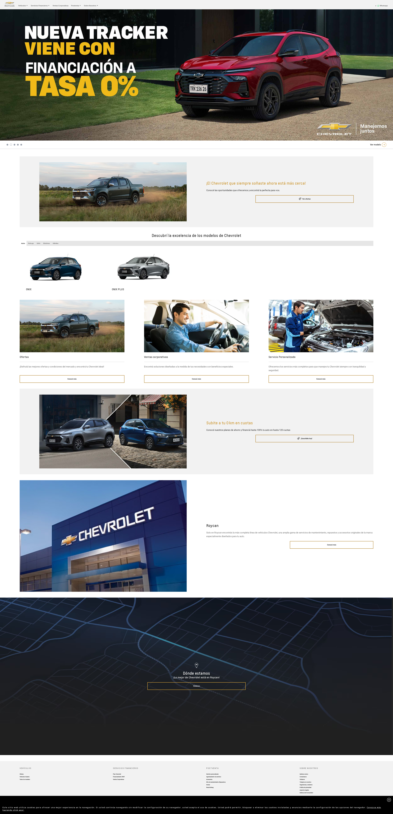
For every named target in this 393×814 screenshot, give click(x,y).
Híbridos (55, 243)
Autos (23, 243)
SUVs (38, 243)
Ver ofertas (306, 199)
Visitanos (196, 686)
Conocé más (72, 379)
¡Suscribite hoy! (306, 438)
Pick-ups (31, 243)
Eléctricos (46, 243)
